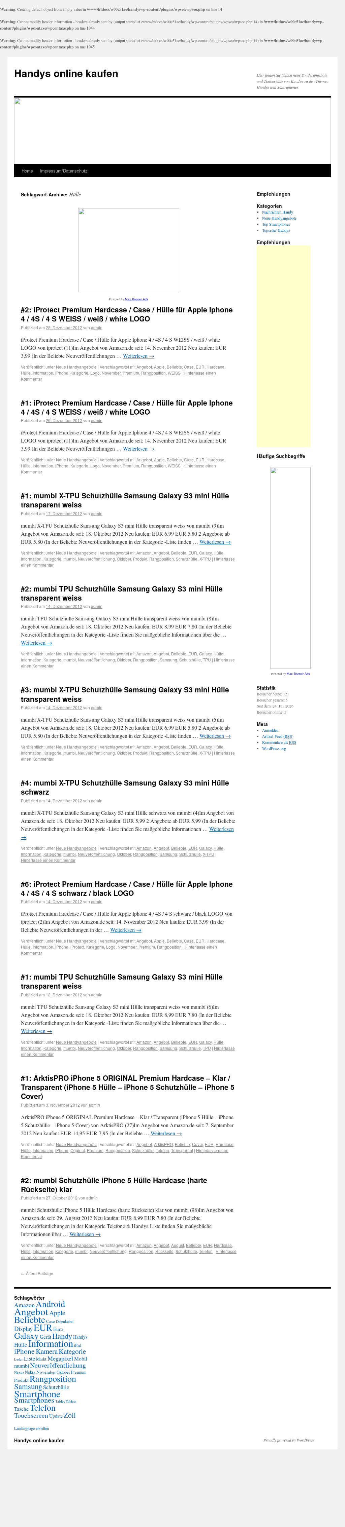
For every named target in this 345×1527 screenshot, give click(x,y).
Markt (41, 1359)
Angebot (144, 367)
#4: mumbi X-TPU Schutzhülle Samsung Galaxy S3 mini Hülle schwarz (125, 787)
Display (23, 1328)
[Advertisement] (284, 346)
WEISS (174, 373)
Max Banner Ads (136, 299)
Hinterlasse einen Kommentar (48, 860)
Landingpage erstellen (31, 1428)
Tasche (21, 1408)
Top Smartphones (276, 224)
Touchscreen (31, 1415)
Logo (95, 373)
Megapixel (60, 1358)
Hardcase (215, 367)
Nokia (30, 1372)
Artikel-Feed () (277, 736)
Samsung (168, 659)
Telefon (162, 1150)
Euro (58, 1329)
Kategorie (79, 373)
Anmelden (270, 730)
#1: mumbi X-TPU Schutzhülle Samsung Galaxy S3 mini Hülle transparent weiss (125, 499)
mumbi (69, 559)
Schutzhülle (186, 559)
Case (189, 367)
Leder (18, 1359)
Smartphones (34, 1400)
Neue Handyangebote (76, 367)
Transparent (182, 1150)
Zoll (70, 1415)
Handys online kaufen (66, 73)
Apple (159, 367)
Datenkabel (64, 1321)
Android (50, 1303)
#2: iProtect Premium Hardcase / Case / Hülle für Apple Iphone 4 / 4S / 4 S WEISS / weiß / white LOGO (127, 313)
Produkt (140, 559)
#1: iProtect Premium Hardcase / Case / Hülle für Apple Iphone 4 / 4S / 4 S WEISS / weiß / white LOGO (127, 407)
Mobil (80, 1358)
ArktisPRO (163, 1144)
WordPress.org (274, 748)
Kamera (47, 1351)
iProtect (77, 947)
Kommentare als (279, 742)
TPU (207, 659)
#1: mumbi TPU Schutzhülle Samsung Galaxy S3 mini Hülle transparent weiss (122, 981)
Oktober (124, 559)
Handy (62, 1336)
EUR (200, 367)
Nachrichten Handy (277, 212)
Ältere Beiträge (37, 1273)
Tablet (60, 1401)
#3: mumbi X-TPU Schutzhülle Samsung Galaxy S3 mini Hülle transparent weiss (125, 693)
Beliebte (174, 367)
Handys (80, 1337)
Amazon (144, 553)
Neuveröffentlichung (96, 559)
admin (96, 327)
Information (43, 373)
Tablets (71, 1401)
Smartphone (37, 1393)
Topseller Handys (276, 230)
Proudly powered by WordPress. (289, 1440)
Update (56, 1416)
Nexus (19, 1372)
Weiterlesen (138, 355)
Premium (131, 373)
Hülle (26, 373)
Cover (197, 1144)
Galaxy (205, 553)
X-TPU (205, 559)
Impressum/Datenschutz (64, 170)
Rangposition (153, 373)
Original (77, 1150)
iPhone (61, 373)
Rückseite (164, 1251)
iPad (77, 1345)
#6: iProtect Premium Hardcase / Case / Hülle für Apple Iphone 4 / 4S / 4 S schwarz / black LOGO (127, 888)
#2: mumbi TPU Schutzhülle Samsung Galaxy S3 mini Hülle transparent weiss (122, 593)
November (111, 373)
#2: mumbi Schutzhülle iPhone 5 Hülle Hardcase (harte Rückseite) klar (114, 1184)
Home (27, 170)
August (177, 1245)
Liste (29, 1358)
